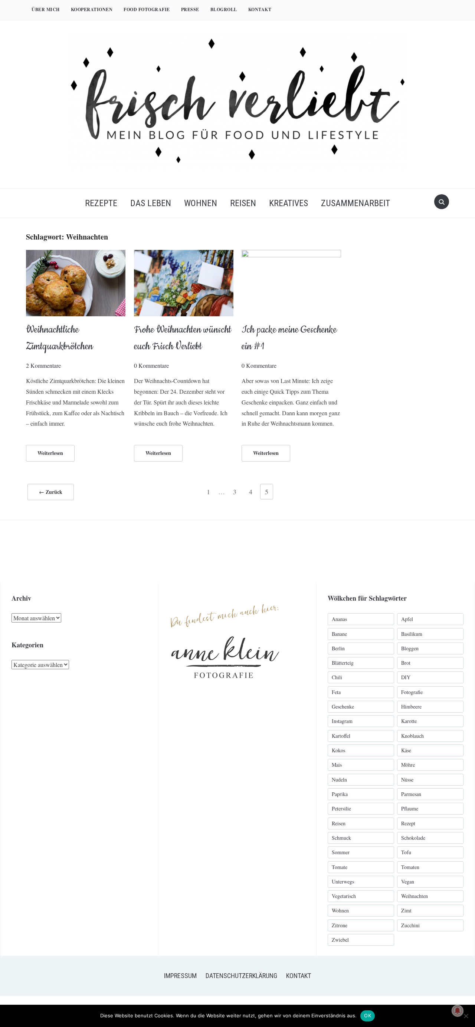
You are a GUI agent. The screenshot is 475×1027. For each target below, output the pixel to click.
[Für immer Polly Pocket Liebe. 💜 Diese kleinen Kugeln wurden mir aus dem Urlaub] (95, 552)
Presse (190, 9)
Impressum (180, 976)
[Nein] (465, 1016)
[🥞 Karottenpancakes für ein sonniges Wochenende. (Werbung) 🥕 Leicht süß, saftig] (222, 552)
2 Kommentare (43, 365)
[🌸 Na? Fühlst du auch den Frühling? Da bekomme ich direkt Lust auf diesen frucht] (285, 552)
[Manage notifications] (457, 1011)
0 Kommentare (151, 365)
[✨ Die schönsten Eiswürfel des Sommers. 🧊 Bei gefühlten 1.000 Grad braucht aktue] (31, 552)
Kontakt (260, 9)
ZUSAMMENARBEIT (355, 203)
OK (367, 1015)
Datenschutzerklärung (241, 976)
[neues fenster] (225, 596)
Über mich (46, 9)
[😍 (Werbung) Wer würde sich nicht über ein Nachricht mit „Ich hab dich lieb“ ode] (158, 552)
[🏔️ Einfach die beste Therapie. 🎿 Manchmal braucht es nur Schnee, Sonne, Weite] (349, 552)
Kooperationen (92, 9)
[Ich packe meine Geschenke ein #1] (291, 254)
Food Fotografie (147, 9)
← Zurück (50, 492)
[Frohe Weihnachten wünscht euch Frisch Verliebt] (183, 254)
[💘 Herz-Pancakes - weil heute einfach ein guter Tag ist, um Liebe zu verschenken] (412, 552)
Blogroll (223, 9)
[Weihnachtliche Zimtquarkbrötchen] (75, 254)
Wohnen (200, 203)
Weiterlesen (50, 453)
